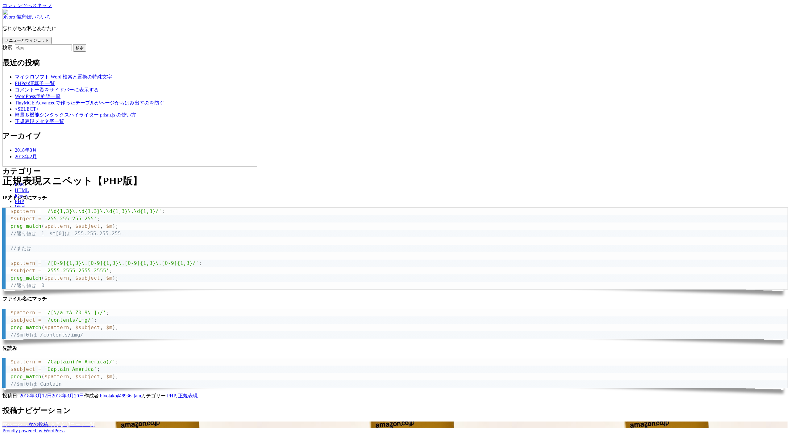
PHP (19, 201)
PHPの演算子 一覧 (35, 83)
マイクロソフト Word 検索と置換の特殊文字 (63, 76)
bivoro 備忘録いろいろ (26, 16)
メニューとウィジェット (27, 40)
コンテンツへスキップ (27, 5)
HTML (22, 190)
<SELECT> (27, 109)
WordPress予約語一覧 (37, 96)
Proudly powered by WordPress (33, 430)
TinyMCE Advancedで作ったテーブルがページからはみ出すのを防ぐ (89, 102)
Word (20, 207)
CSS (19, 184)
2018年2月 (26, 156)
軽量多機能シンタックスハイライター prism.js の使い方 (75, 114)
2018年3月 (26, 150)
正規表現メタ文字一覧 (39, 121)
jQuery (21, 195)
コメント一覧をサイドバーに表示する (57, 89)
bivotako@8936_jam (120, 395)
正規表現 (188, 395)
